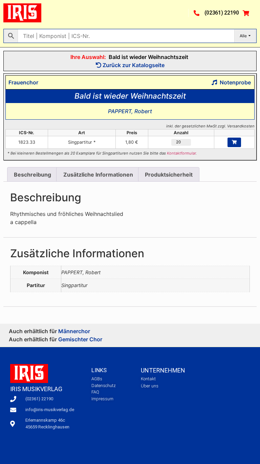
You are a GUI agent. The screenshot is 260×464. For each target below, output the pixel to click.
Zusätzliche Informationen (98, 174)
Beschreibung (32, 174)
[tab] (32, 174)
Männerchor (74, 331)
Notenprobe (234, 82)
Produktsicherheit (169, 174)
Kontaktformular (181, 153)
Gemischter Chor (80, 339)
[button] (180, 12)
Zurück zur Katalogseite (133, 65)
